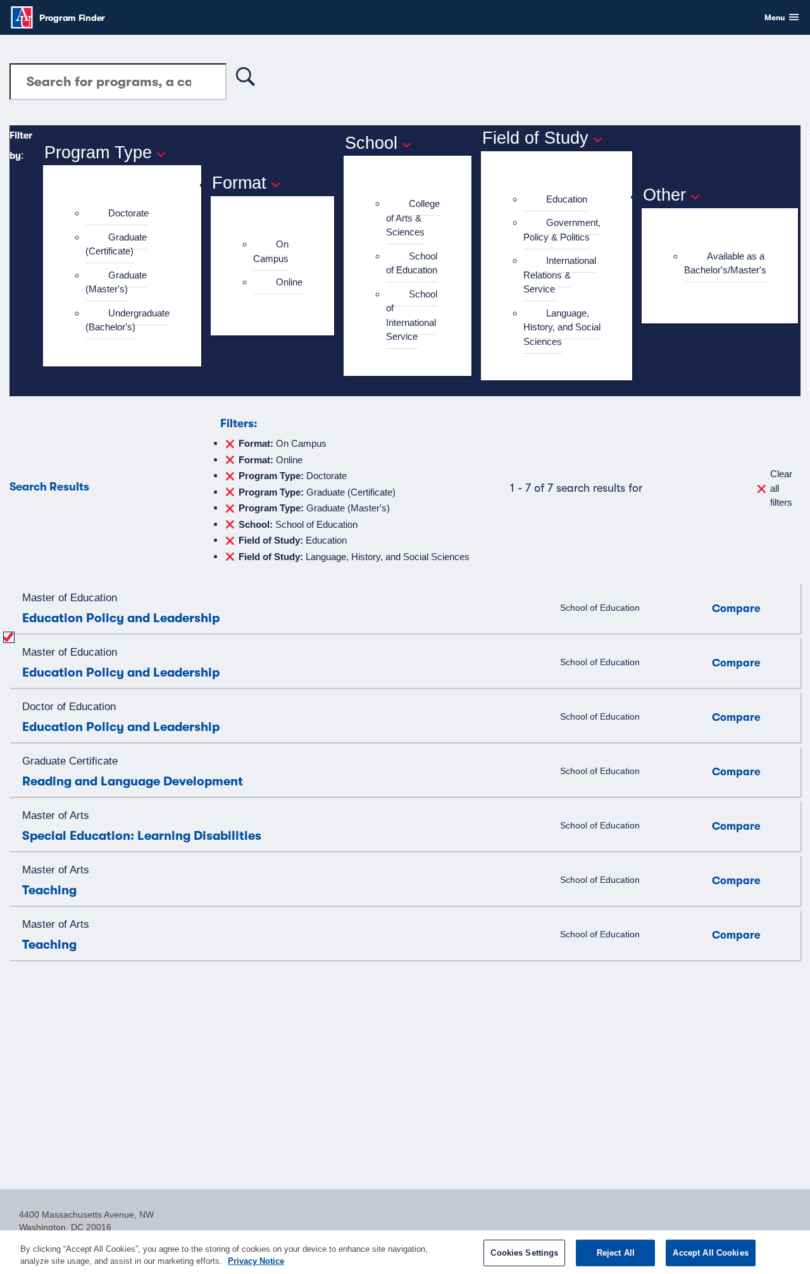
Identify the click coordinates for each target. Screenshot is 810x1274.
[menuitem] (127, 213)
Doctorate (128, 213)
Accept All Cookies (710, 1253)
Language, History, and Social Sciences (562, 327)
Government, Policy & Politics (562, 229)
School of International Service (411, 315)
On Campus (271, 251)
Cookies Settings (524, 1253)
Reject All (616, 1253)
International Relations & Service (559, 274)
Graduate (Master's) (116, 282)
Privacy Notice (256, 1261)
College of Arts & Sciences (413, 217)
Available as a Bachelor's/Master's (725, 263)
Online (289, 282)
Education (566, 199)
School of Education (411, 263)
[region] (405, 1252)
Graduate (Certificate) (116, 244)
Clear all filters (781, 488)
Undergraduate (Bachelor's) (127, 320)
